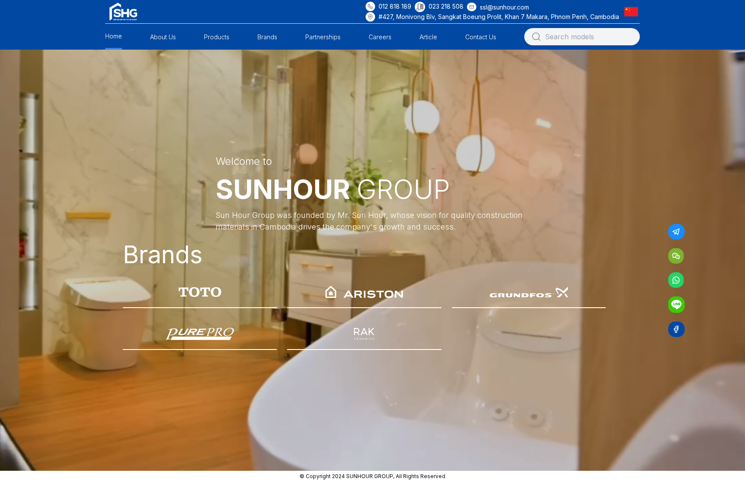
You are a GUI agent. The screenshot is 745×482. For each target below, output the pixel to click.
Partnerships (323, 37)
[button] (633, 11)
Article (428, 37)
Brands (267, 37)
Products (216, 37)
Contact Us (480, 37)
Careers (380, 37)
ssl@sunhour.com (504, 7)
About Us (163, 37)
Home (113, 36)
